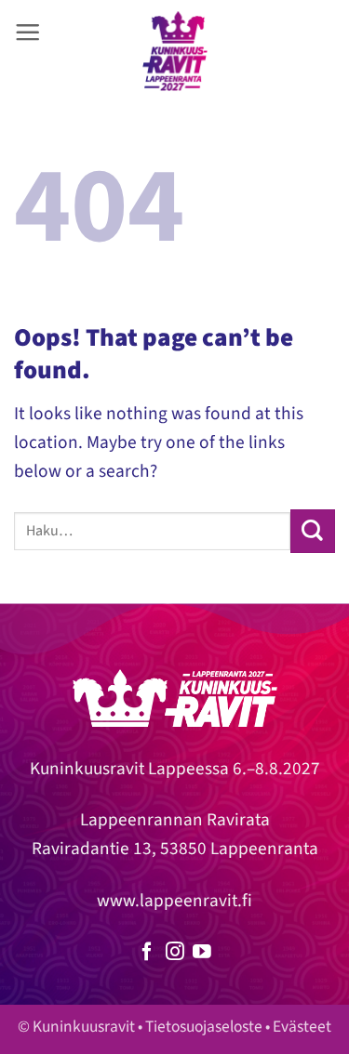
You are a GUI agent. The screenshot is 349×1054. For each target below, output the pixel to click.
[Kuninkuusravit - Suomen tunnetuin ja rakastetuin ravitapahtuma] (175, 50)
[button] (27, 32)
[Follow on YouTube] (202, 952)
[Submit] (312, 531)
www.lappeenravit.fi (174, 901)
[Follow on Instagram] (175, 952)
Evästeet (302, 1026)
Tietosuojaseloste (203, 1026)
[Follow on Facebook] (147, 952)
